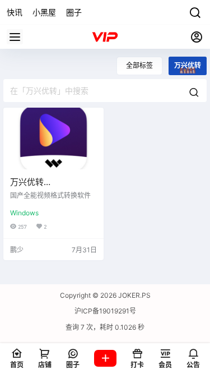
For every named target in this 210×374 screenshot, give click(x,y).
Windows (24, 213)
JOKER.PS (133, 295)
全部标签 (139, 65)
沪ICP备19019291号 (105, 311)
